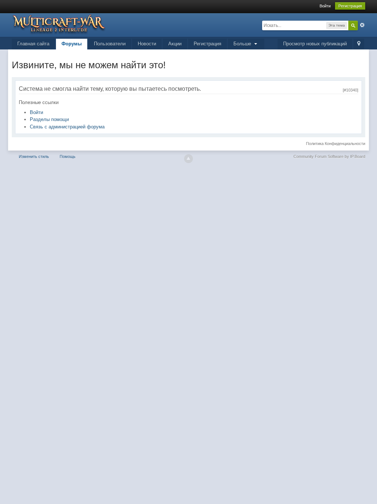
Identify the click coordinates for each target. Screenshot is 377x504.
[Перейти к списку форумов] (59, 24)
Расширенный (362, 25)
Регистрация (350, 6)
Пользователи (110, 43)
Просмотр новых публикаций (315, 43)
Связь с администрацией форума (67, 127)
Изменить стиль (34, 156)
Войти (325, 6)
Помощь (67, 156)
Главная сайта (33, 43)
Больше (243, 43)
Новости (147, 43)
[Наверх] (188, 158)
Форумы (71, 43)
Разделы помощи (49, 119)
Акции (175, 43)
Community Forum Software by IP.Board (329, 156)
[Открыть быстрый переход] (358, 44)
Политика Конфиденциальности (335, 143)
